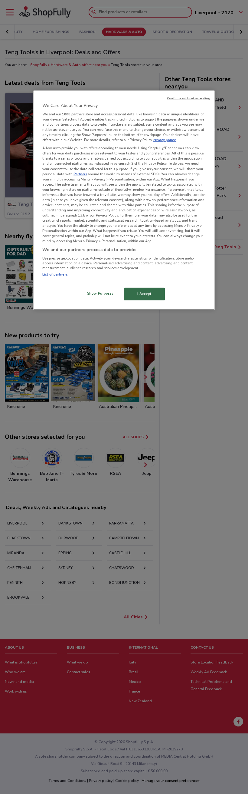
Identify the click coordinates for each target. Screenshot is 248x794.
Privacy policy (164, 139)
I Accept (144, 293)
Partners (80, 173)
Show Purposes (100, 293)
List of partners (55, 274)
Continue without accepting (188, 98)
